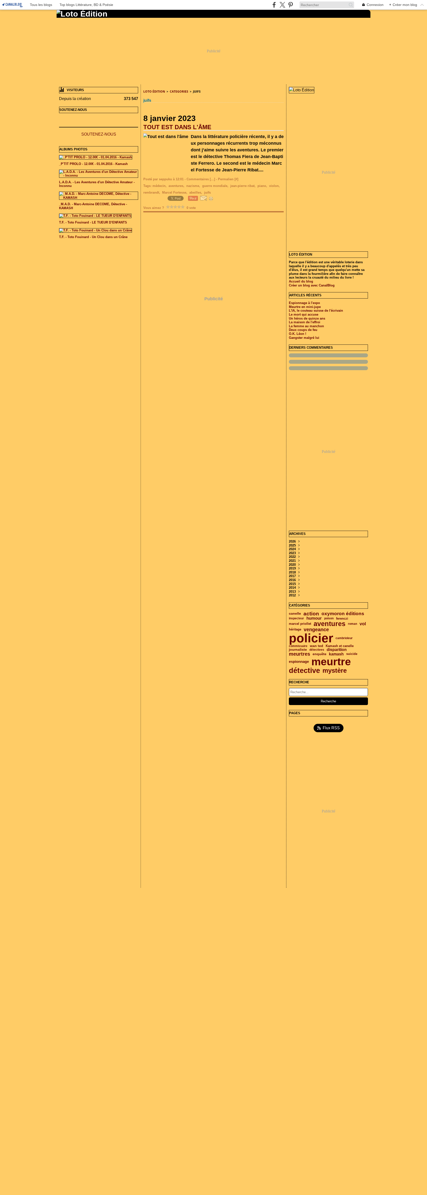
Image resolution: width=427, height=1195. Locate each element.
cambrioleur (344, 638)
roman (352, 623)
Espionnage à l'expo (304, 303)
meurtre (331, 661)
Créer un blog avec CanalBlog (312, 285)
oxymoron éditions (342, 613)
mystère (334, 670)
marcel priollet (300, 624)
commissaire (298, 646)
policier (311, 638)
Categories (179, 91)
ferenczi (342, 618)
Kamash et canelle (340, 646)
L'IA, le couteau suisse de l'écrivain (316, 310)
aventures (329, 623)
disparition (337, 650)
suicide (351, 654)
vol (363, 624)
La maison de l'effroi (304, 322)
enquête (319, 654)
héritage (295, 629)
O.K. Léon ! (297, 334)
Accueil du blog (301, 281)
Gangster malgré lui (304, 338)
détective (304, 670)
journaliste (298, 649)
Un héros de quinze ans (307, 318)
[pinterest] (290, 5)
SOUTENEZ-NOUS (98, 134)
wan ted (316, 646)
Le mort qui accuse (303, 314)
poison (329, 618)
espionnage (299, 662)
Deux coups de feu (303, 330)
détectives (316, 649)
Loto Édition (154, 91)
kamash (336, 654)
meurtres (299, 654)
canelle (295, 613)
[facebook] (274, 5)
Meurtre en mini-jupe (305, 307)
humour (314, 618)
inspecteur (296, 618)
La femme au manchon (306, 326)
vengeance (316, 629)
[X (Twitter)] (282, 5)
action (311, 613)
